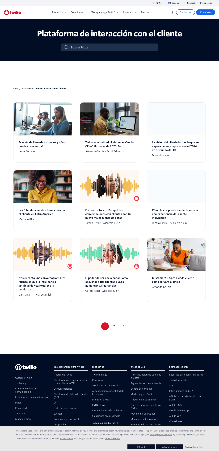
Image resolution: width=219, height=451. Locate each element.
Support (191, 3)
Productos (57, 12)
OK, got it (141, 447)
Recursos (128, 12)
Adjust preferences (169, 447)
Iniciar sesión (206, 3)
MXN (158, 3)
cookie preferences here (161, 434)
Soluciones (77, 12)
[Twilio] (12, 12)
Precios (145, 12)
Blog (15, 88)
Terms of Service (112, 438)
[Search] (171, 12)
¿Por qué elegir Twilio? (103, 12)
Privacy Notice (66, 438)
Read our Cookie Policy (194, 447)
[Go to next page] (123, 326)
